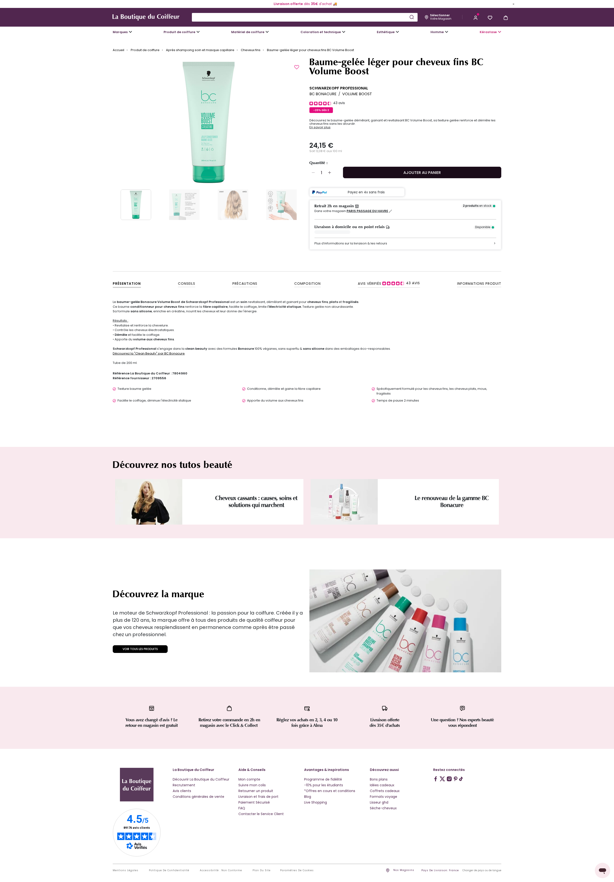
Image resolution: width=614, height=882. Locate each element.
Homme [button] (437, 32)
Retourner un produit (255, 790)
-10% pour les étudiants (323, 785)
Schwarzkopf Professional (338, 88)
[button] (475, 17)
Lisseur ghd (379, 802)
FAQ (241, 808)
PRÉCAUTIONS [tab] (244, 283)
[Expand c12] (343, 32)
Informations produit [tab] (479, 283)
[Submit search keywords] (411, 17)
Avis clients (182, 790)
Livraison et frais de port (258, 796)
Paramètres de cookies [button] (297, 870)
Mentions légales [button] (125, 870)
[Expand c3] (198, 32)
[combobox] (305, 17)
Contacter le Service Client (261, 813)
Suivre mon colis (252, 785)
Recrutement (184, 785)
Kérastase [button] (488, 32)
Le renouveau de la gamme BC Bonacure (452, 502)
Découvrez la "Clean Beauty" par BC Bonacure (149, 353)
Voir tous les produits (140, 649)
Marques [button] (120, 32)
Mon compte (249, 779)
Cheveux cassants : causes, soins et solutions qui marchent (256, 502)
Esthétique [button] (386, 32)
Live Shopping (315, 802)
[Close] (513, 4)
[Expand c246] (446, 32)
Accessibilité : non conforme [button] (221, 870)
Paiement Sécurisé (254, 802)
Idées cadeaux (382, 785)
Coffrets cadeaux (385, 790)
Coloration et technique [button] (321, 32)
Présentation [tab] (127, 283)
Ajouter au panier (422, 172)
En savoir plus (320, 127)
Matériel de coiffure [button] (247, 32)
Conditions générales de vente (198, 796)
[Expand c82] (397, 32)
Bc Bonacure (323, 94)
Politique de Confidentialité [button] (169, 870)
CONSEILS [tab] (186, 283)
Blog (307, 796)
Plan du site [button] (262, 870)
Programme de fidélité (323, 779)
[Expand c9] (267, 32)
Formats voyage (383, 796)
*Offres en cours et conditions (329, 790)
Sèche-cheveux (383, 808)
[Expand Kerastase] (499, 32)
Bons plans (379, 779)
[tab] (389, 283)
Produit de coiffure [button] (179, 32)
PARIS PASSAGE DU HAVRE (367, 211)
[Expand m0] (130, 32)
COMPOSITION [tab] (307, 283)
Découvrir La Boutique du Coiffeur (201, 779)
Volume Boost (357, 94)
